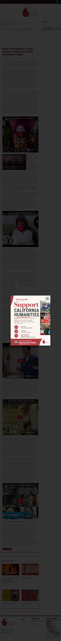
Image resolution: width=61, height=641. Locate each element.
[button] (47, 298)
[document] (30, 320)
